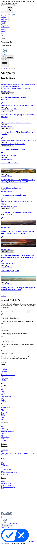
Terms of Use (5, 527)
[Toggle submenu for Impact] (5, 31)
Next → (3, 296)
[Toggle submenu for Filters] (5, 23)
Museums (22, 453)
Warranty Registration (6, 486)
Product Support (3, 482)
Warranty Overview (6, 484)
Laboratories (9, 455)
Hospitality (16, 453)
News (2, 29)
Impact (3, 31)
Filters (2, 23)
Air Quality (4, 17)
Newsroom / (5, 68)
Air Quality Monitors (3, 428)
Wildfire (7, 474)
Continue (4, 12)
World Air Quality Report (5, 409)
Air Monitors (5, 19)
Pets (6, 472)
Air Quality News (3, 464)
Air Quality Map (3, 391)
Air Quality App (3, 417)
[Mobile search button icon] (2, 33)
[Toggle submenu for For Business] (9, 27)
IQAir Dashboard (4, 439)
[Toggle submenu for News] (5, 29)
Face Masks (4, 25)
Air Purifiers (4, 21)
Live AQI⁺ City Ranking (3, 404)
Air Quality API (4, 413)
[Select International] (6, 52)
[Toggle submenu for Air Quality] (8, 17)
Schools (10, 453)
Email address (5, 312)
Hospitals (28, 453)
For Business (5, 27)
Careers (10, 375)
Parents (10, 472)
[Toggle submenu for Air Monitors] (9, 19)
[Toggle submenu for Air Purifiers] (9, 21)
